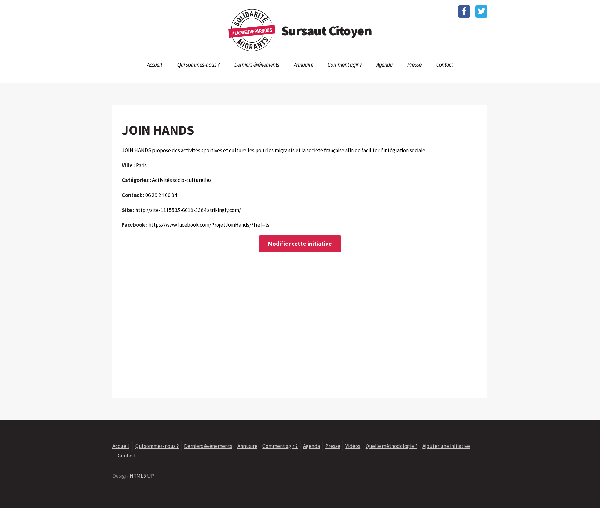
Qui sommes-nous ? (199, 64)
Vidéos (352, 446)
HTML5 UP (142, 475)
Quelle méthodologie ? (392, 446)
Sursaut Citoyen (327, 30)
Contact (444, 64)
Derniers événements (256, 64)
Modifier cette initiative (300, 243)
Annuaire (303, 64)
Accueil (154, 64)
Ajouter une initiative (446, 446)
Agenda (385, 64)
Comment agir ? (345, 64)
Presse (415, 64)
